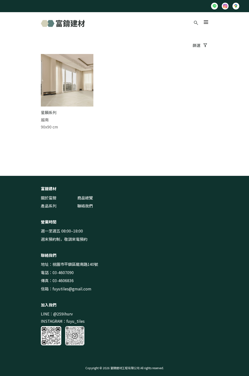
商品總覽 (85, 198)
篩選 (196, 45)
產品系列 (48, 206)
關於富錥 (48, 198)
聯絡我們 (85, 206)
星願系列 (48, 112)
